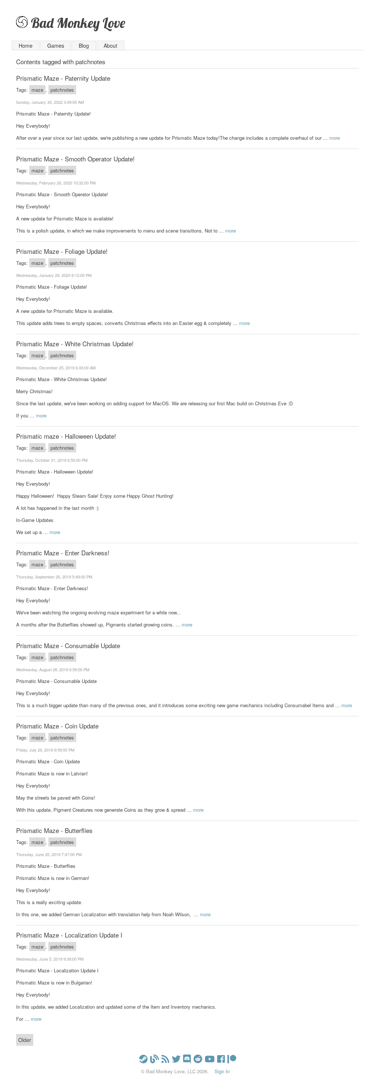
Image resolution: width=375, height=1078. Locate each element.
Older (24, 1040)
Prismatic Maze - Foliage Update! (62, 251)
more (334, 137)
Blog (84, 45)
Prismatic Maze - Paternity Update (63, 78)
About (110, 45)
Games (55, 45)
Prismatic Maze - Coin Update (57, 725)
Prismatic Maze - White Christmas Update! (75, 343)
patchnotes (62, 89)
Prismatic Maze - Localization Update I (69, 934)
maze (37, 89)
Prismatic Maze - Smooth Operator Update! (75, 158)
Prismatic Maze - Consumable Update (68, 645)
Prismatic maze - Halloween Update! (66, 436)
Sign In (222, 1071)
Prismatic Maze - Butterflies (54, 830)
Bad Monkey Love (78, 22)
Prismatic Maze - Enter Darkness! (62, 552)
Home (26, 45)
